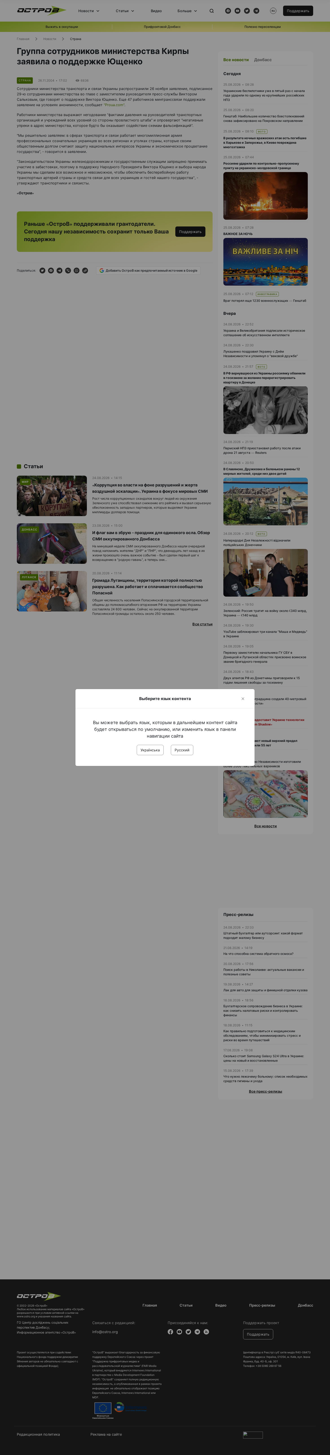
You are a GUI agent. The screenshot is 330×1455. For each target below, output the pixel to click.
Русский (182, 750)
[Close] (243, 698)
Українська (150, 750)
